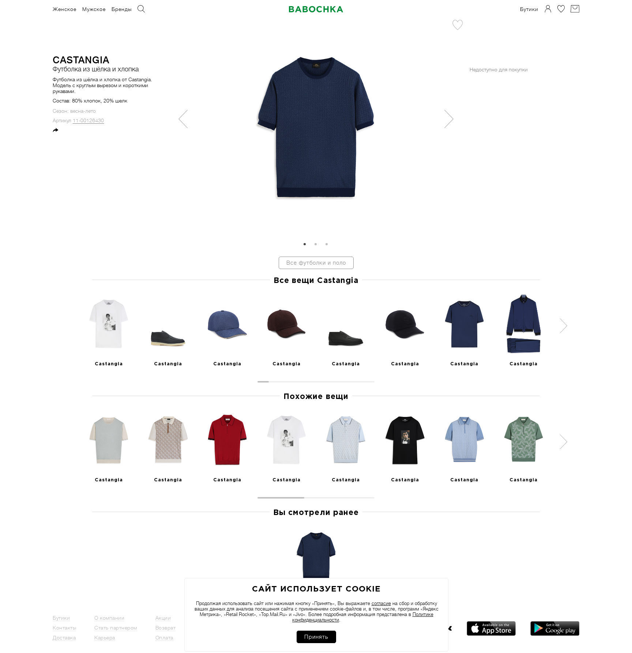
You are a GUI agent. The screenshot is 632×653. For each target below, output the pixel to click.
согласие (381, 603)
